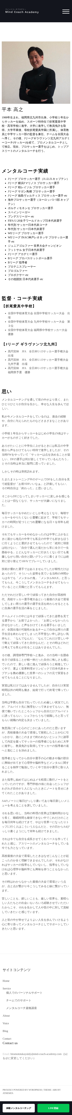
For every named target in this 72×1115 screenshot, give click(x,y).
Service (7, 988)
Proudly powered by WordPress (22, 1090)
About (6, 1015)
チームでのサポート (18, 1000)
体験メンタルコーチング (18, 1108)
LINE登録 (53, 1108)
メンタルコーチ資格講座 (21, 1008)
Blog (5, 1031)
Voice (6, 1023)
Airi (54, 1090)
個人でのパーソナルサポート (24, 992)
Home (6, 980)
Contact (7, 1038)
